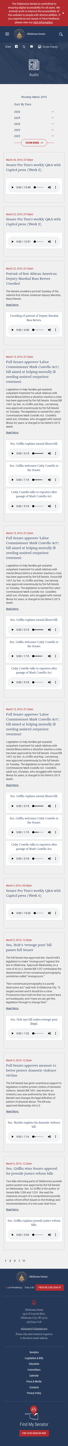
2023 (17, 130)
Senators (34, 1352)
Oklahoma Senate (35, 34)
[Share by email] (32, 47)
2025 (17, 118)
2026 (17, 111)
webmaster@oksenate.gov (34, 1329)
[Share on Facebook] (16, 47)
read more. (12, 305)
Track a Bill (29, 1287)
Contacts (34, 1387)
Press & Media (34, 1381)
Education (34, 1363)
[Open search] (61, 34)
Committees (34, 1369)
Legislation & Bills (34, 1358)
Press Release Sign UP (49, 1287)
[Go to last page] (24, 1260)
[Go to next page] (19, 1260)
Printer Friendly (50, 46)
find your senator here (34, 1433)
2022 (17, 136)
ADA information (43, 22)
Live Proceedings (14, 1287)
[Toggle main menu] (7, 34)
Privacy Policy (34, 1393)
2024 (17, 124)
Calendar (34, 1375)
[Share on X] (24, 47)
